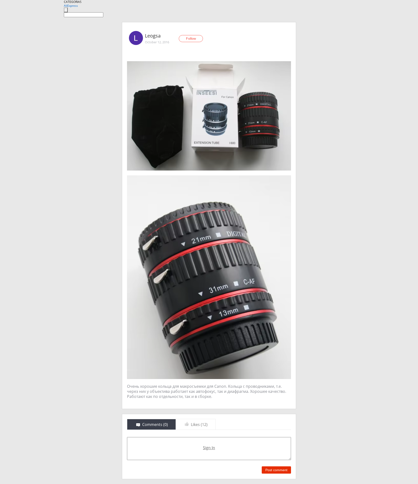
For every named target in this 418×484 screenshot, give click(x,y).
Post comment (276, 470)
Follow (191, 38)
